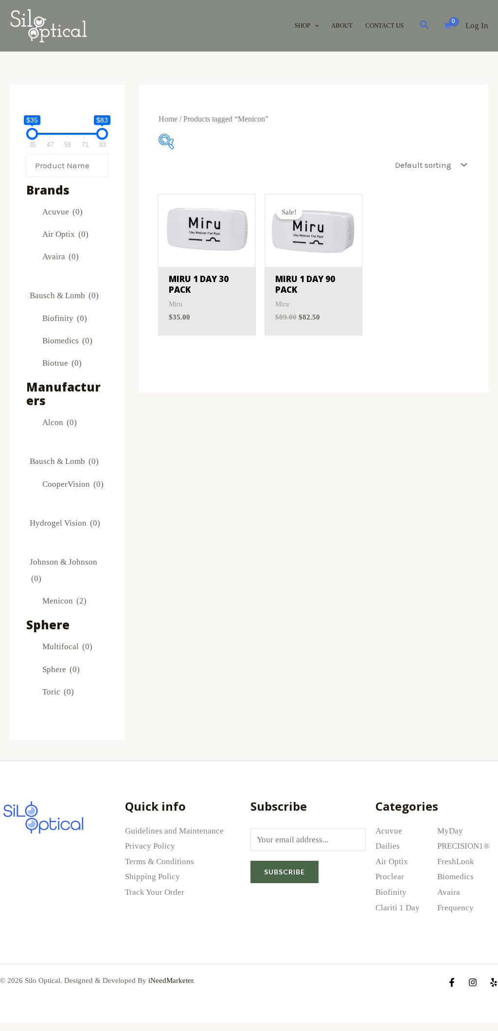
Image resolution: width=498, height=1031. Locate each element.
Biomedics (67, 340)
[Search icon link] (424, 26)
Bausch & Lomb (64, 295)
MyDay (450, 830)
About (342, 25)
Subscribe (284, 872)
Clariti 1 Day (397, 907)
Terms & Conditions (159, 861)
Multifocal (67, 646)
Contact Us (384, 25)
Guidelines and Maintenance (174, 830)
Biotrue (62, 363)
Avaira (60, 256)
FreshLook (455, 861)
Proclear (389, 876)
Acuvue (62, 211)
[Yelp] (493, 982)
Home (168, 119)
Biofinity (64, 318)
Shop (302, 25)
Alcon (59, 422)
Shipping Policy (152, 876)
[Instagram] (472, 982)
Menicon (64, 600)
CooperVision (73, 484)
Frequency (455, 907)
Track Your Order (154, 892)
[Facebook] (451, 982)
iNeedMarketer (170, 980)
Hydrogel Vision (65, 523)
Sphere (61, 669)
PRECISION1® (463, 846)
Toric (58, 691)
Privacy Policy (150, 846)
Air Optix (65, 234)
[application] (314, 25)
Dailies (387, 846)
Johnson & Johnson (63, 570)
